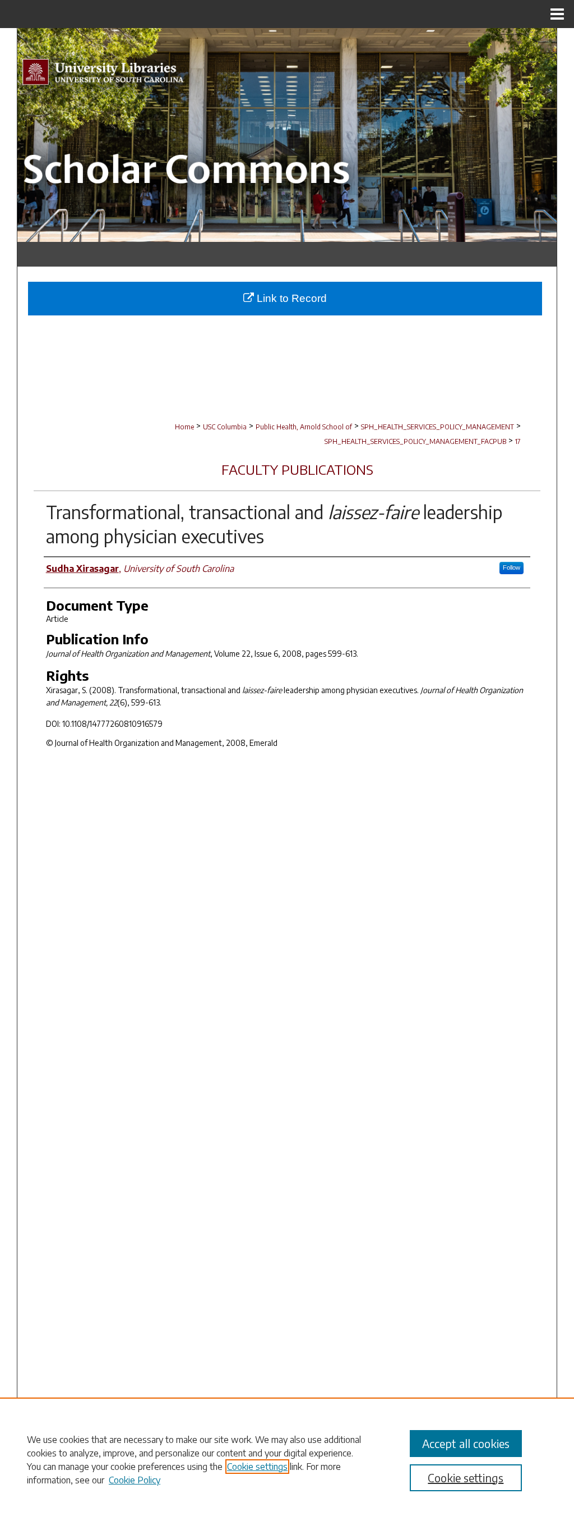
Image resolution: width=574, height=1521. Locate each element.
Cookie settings (257, 1466)
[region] (287, 1459)
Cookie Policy (134, 1480)
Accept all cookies (466, 1443)
